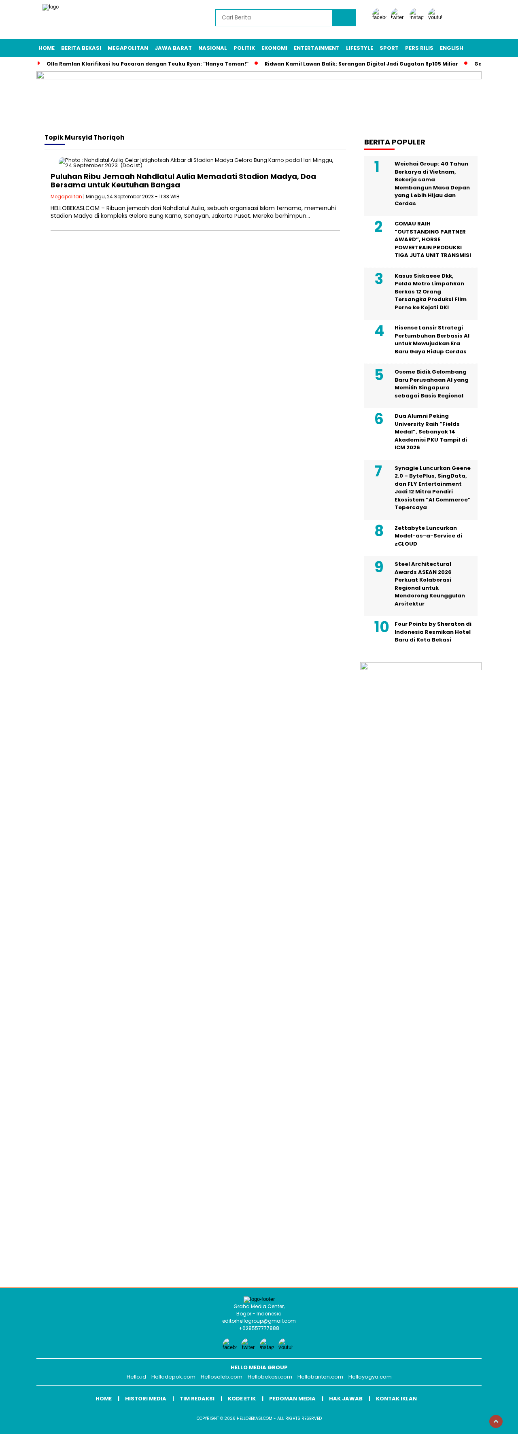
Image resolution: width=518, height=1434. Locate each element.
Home (46, 48)
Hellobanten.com (320, 1377)
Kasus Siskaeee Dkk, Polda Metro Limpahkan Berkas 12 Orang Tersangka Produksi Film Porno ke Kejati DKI (431, 291)
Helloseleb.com (221, 1377)
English (451, 48)
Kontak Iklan (396, 1398)
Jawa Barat (173, 48)
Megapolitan (128, 48)
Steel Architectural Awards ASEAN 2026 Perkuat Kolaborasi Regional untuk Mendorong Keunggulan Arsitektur (430, 584)
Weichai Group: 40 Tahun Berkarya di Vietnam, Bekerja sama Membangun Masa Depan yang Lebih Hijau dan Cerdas (432, 183)
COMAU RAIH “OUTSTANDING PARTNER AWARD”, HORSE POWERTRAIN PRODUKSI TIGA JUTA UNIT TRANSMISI (433, 239)
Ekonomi (274, 48)
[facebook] (380, 17)
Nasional (212, 48)
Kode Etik (242, 1398)
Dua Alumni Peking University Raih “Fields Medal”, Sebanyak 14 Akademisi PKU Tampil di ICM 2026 (431, 431)
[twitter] (399, 17)
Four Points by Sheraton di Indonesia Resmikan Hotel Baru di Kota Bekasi (433, 632)
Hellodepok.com (173, 1377)
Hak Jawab (346, 1398)
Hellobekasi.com (270, 1377)
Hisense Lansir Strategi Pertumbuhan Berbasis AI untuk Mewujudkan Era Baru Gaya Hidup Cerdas (432, 339)
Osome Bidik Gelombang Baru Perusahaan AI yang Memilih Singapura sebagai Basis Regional (432, 383)
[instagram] (418, 17)
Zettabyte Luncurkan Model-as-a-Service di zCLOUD (428, 536)
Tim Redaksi (197, 1398)
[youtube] (436, 17)
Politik (244, 48)
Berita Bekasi (81, 48)
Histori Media (145, 1398)
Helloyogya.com (370, 1377)
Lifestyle (359, 48)
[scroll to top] (496, 1421)
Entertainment (317, 48)
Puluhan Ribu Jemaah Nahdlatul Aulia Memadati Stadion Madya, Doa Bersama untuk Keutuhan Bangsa (183, 180)
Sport (389, 48)
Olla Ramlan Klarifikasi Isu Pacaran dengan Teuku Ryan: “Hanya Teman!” (147, 63)
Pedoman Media (292, 1398)
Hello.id (136, 1377)
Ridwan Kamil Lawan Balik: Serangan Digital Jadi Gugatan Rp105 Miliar (361, 63)
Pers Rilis (419, 48)
